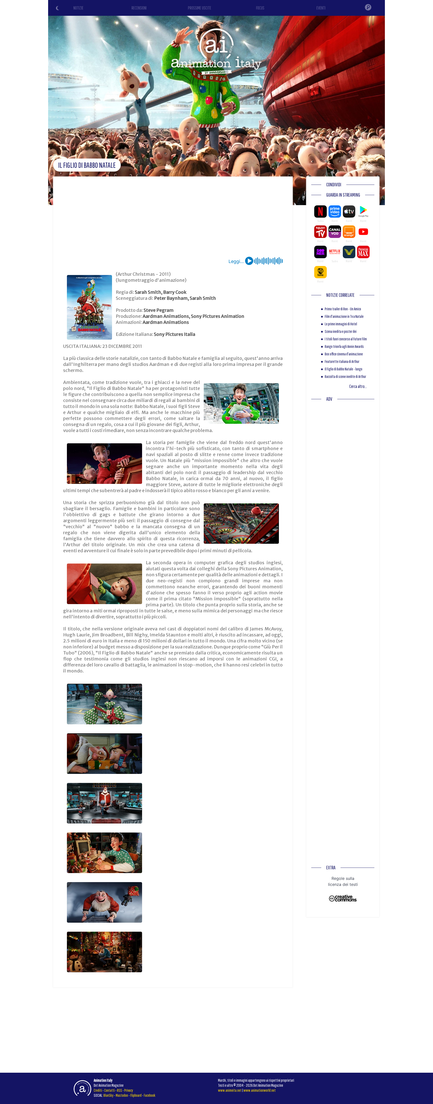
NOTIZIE (78, 8)
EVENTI (321, 8)
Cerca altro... (358, 386)
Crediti (98, 1090)
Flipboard (136, 1095)
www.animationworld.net (260, 1090)
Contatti (109, 1090)
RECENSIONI (139, 8)
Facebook (149, 1095)
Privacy (128, 1090)
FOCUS (260, 8)
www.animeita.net (230, 1090)
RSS (119, 1090)
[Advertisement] (173, 219)
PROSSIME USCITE (199, 8)
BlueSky (108, 1095)
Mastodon (122, 1095)
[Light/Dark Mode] (58, 9)
